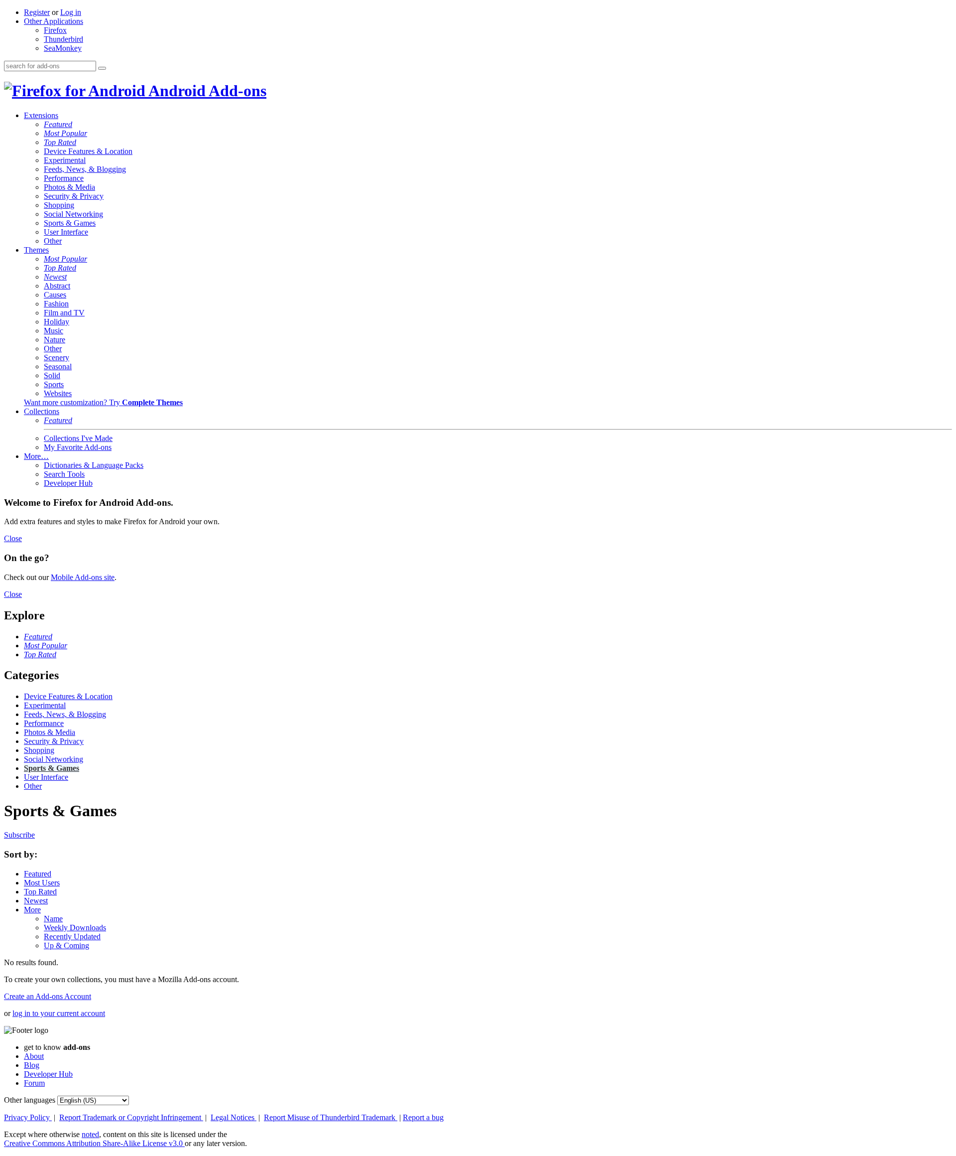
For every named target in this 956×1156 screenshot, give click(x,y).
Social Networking (73, 214)
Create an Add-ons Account (47, 996)
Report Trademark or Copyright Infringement (131, 1117)
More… (36, 456)
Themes (36, 250)
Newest (55, 277)
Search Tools (64, 474)
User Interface (66, 232)
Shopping (59, 205)
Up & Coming (66, 945)
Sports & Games (70, 223)
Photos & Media (69, 187)
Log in (70, 12)
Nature (54, 339)
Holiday (56, 321)
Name (53, 918)
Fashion (56, 303)
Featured (58, 124)
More (32, 909)
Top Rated (60, 142)
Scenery (56, 357)
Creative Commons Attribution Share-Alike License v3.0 (94, 1143)
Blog (31, 1065)
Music (53, 330)
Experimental (65, 160)
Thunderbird (63, 39)
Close (13, 538)
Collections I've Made (78, 438)
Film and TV (64, 312)
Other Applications (53, 21)
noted (90, 1134)
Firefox (55, 30)
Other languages (29, 1100)
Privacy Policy (28, 1117)
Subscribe (19, 835)
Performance (64, 178)
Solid (52, 375)
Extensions (41, 115)
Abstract (57, 286)
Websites (58, 393)
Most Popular (65, 133)
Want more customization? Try (103, 402)
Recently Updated (72, 936)
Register (37, 12)
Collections (41, 411)
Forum (34, 1083)
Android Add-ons (205, 91)
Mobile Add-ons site (83, 577)
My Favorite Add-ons (78, 447)
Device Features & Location (88, 151)
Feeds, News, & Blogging (85, 169)
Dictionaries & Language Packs (93, 465)
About (34, 1056)
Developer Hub (68, 483)
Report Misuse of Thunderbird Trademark (330, 1117)
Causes (55, 294)
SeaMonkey (63, 48)
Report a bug (423, 1117)
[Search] (102, 68)
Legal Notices (233, 1117)
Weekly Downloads (75, 927)
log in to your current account (58, 1013)
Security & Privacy (74, 196)
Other (53, 241)
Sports (54, 384)
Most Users (42, 882)
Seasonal (58, 366)
